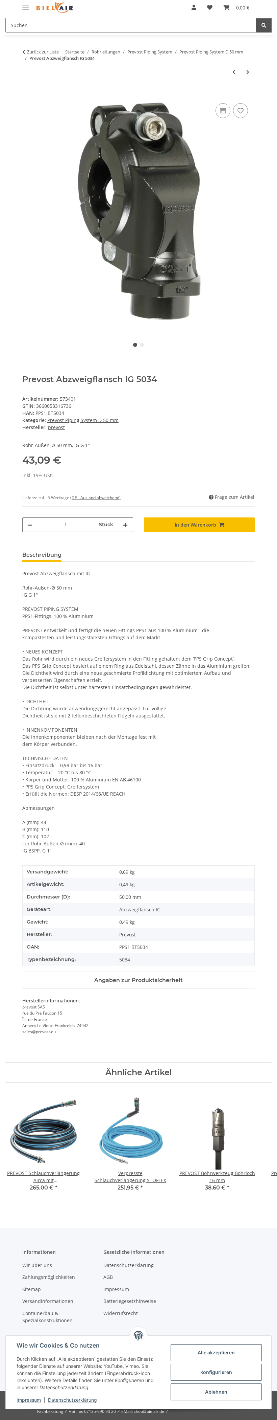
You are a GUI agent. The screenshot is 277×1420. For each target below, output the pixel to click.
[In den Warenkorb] (27, 94)
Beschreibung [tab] (41, 555)
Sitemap (31, 1289)
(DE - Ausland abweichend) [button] (95, 498)
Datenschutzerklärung (72, 1400)
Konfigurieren (216, 1372)
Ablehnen (216, 1392)
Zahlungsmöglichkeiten (48, 1277)
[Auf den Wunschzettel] (240, 110)
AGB (108, 1277)
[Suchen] (264, 25)
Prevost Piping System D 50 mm (83, 420)
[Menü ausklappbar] (25, 4)
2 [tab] (142, 345)
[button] (194, 7)
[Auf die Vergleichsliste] (223, 110)
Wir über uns (37, 1265)
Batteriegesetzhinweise (129, 1301)
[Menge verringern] (30, 525)
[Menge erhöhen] (125, 525)
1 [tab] (135, 345)
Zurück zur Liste (43, 52)
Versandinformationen (47, 1301)
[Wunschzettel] (210, 7)
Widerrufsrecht (120, 1313)
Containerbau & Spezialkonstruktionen (47, 1317)
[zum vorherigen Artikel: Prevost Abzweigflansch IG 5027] (234, 72)
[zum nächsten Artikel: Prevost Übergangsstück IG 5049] (248, 72)
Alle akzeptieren (216, 1352)
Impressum (29, 1400)
